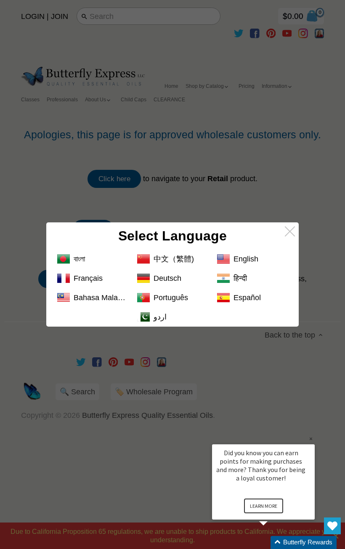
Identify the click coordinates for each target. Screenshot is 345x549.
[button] (273, 542)
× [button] (311, 439)
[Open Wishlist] (332, 525)
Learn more (263, 506)
